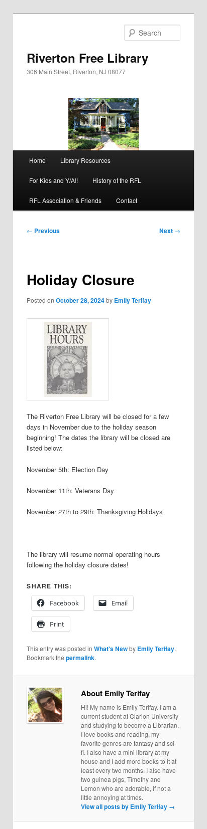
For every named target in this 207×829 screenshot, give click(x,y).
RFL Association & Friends (65, 200)
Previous (43, 230)
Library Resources (85, 160)
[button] (68, 359)
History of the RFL (116, 180)
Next (169, 230)
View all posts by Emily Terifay (128, 806)
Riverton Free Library (87, 57)
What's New (111, 648)
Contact (126, 200)
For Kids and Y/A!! (53, 180)
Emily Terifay (132, 300)
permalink (80, 657)
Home (37, 160)
